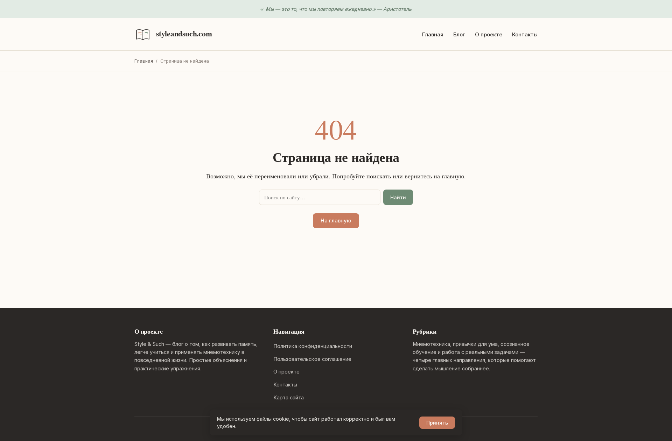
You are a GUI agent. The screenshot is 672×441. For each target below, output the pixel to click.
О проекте (488, 34)
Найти (398, 197)
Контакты (525, 34)
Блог (459, 34)
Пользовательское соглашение (312, 359)
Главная (432, 34)
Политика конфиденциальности (312, 346)
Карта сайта (288, 397)
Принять (437, 423)
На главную (336, 220)
